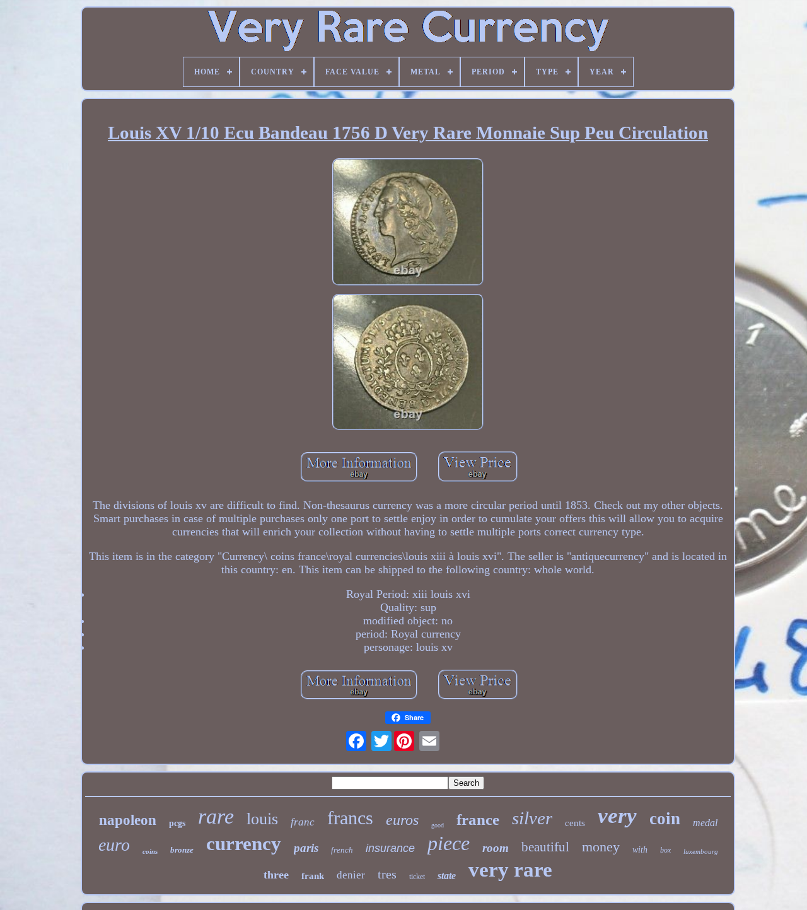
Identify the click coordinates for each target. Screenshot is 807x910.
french (342, 850)
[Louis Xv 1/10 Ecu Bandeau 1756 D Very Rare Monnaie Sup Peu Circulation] (408, 223)
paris (306, 848)
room (495, 848)
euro (114, 845)
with (639, 850)
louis (262, 819)
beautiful (545, 847)
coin (664, 818)
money (601, 847)
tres (387, 874)
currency (243, 843)
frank (312, 876)
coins (150, 851)
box (665, 850)
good (437, 825)
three (276, 874)
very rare (510, 869)
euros (402, 820)
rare (216, 816)
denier (351, 875)
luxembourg (700, 851)
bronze (182, 850)
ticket (417, 876)
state (447, 875)
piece (448, 843)
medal (705, 822)
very (617, 815)
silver (532, 818)
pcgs (177, 823)
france (477, 819)
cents (575, 823)
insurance (390, 848)
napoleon (127, 820)
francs (350, 817)
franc (303, 822)
